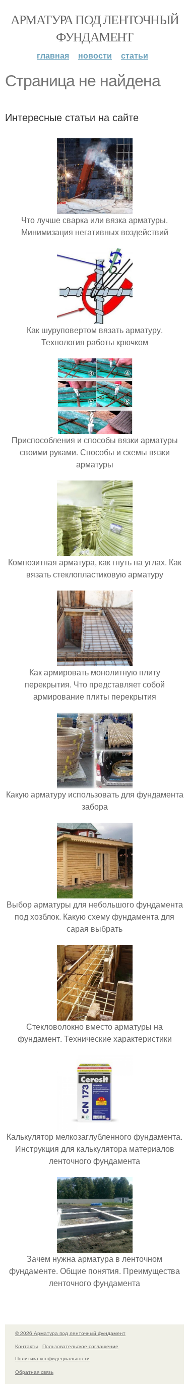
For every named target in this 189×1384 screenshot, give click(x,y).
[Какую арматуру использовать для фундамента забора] (95, 782)
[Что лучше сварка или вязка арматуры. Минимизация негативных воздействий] (95, 208)
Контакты (26, 1346)
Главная (53, 55)
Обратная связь (34, 1371)
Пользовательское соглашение (80, 1346)
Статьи (134, 55)
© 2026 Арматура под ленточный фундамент (70, 1333)
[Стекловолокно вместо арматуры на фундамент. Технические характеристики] (95, 1014)
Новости (95, 55)
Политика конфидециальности (52, 1358)
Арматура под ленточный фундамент (95, 28)
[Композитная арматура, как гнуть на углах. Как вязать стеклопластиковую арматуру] (95, 550)
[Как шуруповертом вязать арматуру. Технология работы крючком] (95, 318)
